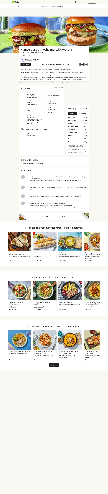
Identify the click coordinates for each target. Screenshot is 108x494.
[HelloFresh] (15, 2)
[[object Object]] (82, 64)
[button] (80, 2)
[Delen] (86, 64)
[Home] (18, 6)
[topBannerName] (54, 12)
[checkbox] (21, 55)
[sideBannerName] (77, 94)
